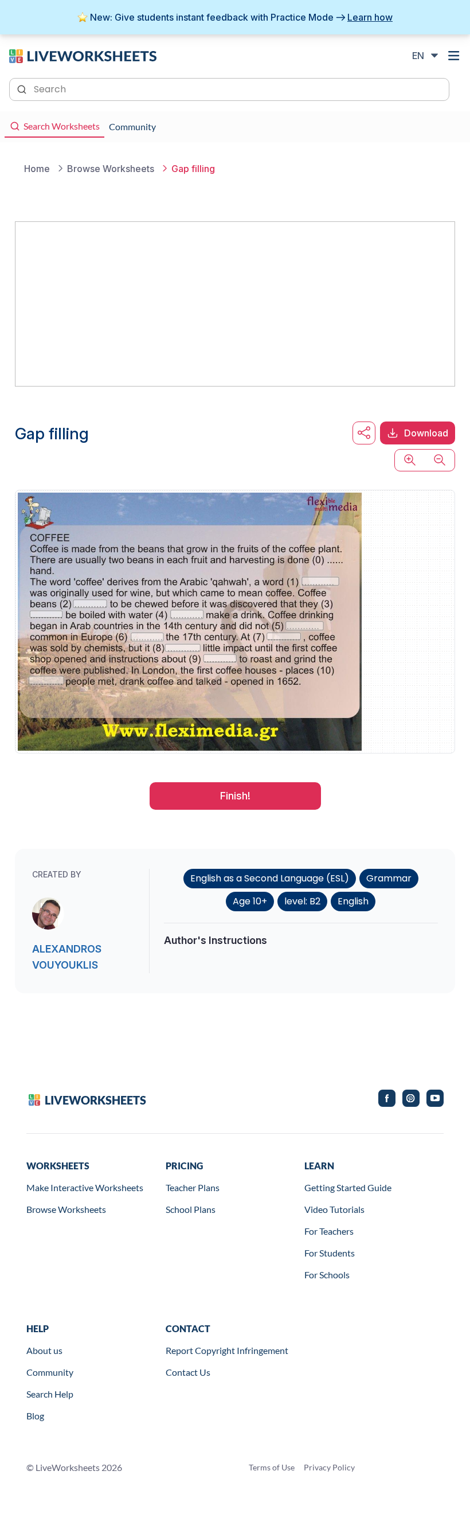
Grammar (389, 878)
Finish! (235, 796)
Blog (35, 1415)
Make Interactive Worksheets (84, 1187)
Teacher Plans (193, 1187)
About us (44, 1350)
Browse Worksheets (66, 1209)
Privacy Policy (329, 1467)
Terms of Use (272, 1467)
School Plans (191, 1209)
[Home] (82, 55)
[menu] (454, 56)
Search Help (49, 1393)
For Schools (327, 1274)
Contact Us (188, 1372)
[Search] (23, 88)
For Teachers (329, 1231)
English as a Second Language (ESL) (269, 878)
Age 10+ (250, 901)
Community (49, 1372)
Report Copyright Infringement (227, 1350)
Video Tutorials (334, 1209)
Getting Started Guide (347, 1187)
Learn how (370, 17)
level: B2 (302, 901)
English (353, 901)
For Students (329, 1252)
